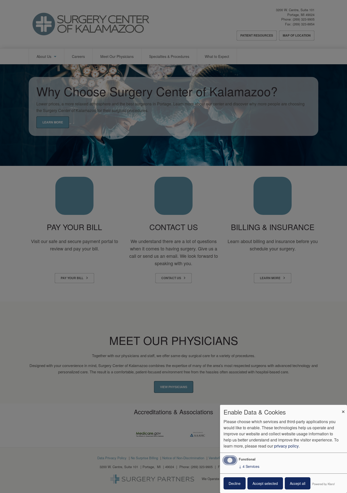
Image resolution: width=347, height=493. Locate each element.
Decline (235, 483)
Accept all (297, 483)
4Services (249, 466)
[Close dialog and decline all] (343, 408)
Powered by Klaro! (323, 484)
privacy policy (286, 446)
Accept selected (265, 483)
